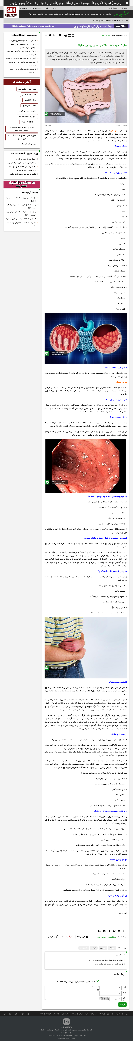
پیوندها (102, 1013)
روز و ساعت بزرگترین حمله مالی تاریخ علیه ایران (21, 206)
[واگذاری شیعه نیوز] (66, 25)
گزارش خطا (81, 936)
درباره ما (126, 1013)
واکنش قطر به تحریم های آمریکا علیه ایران (21, 162)
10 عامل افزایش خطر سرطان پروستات (22, 166)
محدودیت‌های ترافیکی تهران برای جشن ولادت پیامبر (22, 64)
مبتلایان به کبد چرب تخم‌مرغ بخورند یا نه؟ (21, 40)
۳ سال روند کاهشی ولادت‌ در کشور (21, 218)
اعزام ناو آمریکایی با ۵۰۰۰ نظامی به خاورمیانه (20, 199)
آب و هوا (93, 1013)
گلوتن (94, 948)
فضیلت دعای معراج (29, 105)
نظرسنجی (65, 1013)
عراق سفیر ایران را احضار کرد (26, 170)
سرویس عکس (58, 14)
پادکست (40, 14)
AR (54, 8)
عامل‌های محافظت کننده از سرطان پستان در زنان (106, 960)
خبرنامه (48, 1013)
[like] (68, 937)
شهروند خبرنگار (36, 8)
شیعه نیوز (114, 130)
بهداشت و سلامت (104, 35)
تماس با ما (24, 8)
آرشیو (109, 1013)
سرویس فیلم (49, 14)
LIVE (46, 8)
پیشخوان (108, 14)
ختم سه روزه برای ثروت (27, 111)
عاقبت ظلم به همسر (29, 94)
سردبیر (34, 14)
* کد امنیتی (124, 999)
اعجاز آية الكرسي (30, 100)
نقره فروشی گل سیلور (28, 144)
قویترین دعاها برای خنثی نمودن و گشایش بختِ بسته (22, 129)
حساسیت (83, 948)
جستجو (56, 1013)
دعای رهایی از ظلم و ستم (27, 89)
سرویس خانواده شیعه (97, 14)
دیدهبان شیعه (69, 14)
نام (125, 987)
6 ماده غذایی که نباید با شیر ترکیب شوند (109, 964)
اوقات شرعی (83, 1013)
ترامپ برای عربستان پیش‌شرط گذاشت (22, 174)
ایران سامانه (61, 1038)
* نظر (98, 989)
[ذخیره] (73, 35)
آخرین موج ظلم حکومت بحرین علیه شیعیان (20, 58)
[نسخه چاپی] (65, 35)
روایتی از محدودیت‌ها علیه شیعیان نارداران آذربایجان (21, 213)
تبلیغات (73, 1013)
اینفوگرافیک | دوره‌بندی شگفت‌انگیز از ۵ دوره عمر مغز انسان (21, 53)
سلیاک (112, 948)
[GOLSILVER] (22, 184)
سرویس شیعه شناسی (82, 14)
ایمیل (124, 992)
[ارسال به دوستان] (69, 35)
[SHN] (11, 12)
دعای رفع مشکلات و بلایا (27, 116)
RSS (41, 1013)
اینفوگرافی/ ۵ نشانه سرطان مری (25, 159)
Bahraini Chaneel (28, 122)
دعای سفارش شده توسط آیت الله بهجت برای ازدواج (22, 137)
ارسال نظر (52, 936)
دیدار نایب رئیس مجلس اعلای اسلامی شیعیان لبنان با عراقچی (22, 46)
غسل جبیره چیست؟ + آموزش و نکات (21, 224)
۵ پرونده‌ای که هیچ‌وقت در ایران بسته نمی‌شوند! (23, 71)
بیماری (102, 948)
